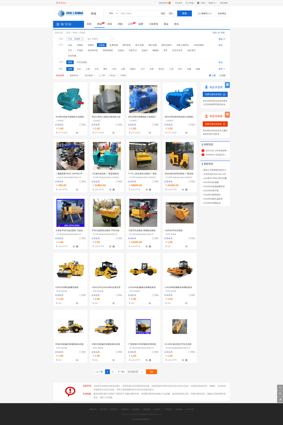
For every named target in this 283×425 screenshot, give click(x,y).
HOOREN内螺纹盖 (212, 203)
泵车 (165, 50)
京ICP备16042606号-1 (142, 419)
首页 (68, 32)
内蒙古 (133, 69)
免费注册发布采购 (213, 124)
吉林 (152, 69)
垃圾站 (121, 50)
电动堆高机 (93, 50)
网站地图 (223, 3)
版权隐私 (136, 409)
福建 (198, 69)
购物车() (206, 13)
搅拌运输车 (166, 45)
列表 (223, 75)
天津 (96, 69)
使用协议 (125, 409)
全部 (70, 45)
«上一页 (99, 372)
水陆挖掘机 (199, 45)
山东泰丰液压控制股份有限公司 (68, 177)
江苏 (171, 69)
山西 (123, 69)
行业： (74, 39)
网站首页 (93, 409)
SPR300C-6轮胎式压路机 (217, 155)
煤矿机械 (152, 45)
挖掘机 (80, 45)
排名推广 (157, 409)
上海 (88, 69)
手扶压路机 (82, 62)
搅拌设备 (126, 45)
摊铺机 (156, 50)
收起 (221, 45)
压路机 (82, 32)
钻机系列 (191, 50)
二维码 (202, 3)
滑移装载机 (108, 50)
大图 (214, 75)
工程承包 (153, 24)
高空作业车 (177, 50)
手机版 (191, 3)
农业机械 (72, 55)
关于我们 (103, 409)
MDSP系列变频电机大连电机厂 (142, 117)
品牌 (140, 24)
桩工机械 (139, 45)
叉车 (70, 50)
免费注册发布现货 (213, 94)
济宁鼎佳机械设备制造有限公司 (68, 234)
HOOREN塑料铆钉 (212, 195)
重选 (221, 39)
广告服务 (168, 409)
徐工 (171, 13)
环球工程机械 (171, 234)
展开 (221, 69)
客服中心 (212, 3)
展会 (166, 24)
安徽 (189, 69)
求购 (120, 24)
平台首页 (178, 3)
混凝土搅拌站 (182, 45)
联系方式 (114, 409)
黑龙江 (161, 69)
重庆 (105, 69)
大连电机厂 (60, 121)
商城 (99, 24)
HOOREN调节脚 (211, 190)
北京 (79, 69)
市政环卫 (133, 50)
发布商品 (222, 13)
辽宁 (143, 69)
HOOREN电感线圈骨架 (214, 186)
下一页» (121, 372)
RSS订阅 (190, 409)
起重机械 (114, 45)
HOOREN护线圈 (211, 182)
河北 (114, 69)
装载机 (91, 45)
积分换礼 (179, 409)
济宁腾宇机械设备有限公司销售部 (106, 177)
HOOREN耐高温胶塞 (213, 199)
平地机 (80, 50)
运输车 (145, 50)
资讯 (176, 24)
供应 (109, 24)
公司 (130, 24)
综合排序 (60, 75)
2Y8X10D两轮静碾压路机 (67, 287)
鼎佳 (163, 13)
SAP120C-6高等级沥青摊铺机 (219, 150)
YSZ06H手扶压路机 (174, 230)
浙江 (180, 69)
